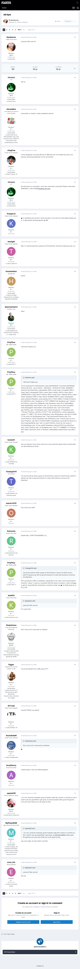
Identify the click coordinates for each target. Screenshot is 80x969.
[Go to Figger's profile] (11, 676)
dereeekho (11, 109)
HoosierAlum (11, 271)
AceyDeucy (11, 765)
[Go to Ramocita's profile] (11, 541)
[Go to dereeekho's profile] (11, 121)
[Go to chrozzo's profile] (11, 87)
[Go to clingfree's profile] (11, 160)
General (24, 22)
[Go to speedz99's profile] (11, 803)
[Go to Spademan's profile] (5, 21)
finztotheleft (11, 736)
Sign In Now (56, 922)
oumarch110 (11, 503)
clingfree (11, 150)
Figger (11, 665)
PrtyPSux (11, 342)
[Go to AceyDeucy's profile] (11, 775)
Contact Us (40, 966)
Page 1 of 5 (31, 29)
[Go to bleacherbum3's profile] (11, 316)
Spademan (14, 20)
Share (58, 21)
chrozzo (11, 77)
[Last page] (24, 29)
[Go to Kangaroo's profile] (11, 223)
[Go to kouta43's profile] (11, 449)
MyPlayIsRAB (11, 823)
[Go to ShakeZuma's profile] (11, 637)
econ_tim (11, 862)
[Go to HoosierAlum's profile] (11, 281)
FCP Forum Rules (9, 952)
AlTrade (11, 706)
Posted (28, 37)
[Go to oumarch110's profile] (11, 513)
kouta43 (11, 440)
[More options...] (75, 37)
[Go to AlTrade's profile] (11, 715)
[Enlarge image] (43, 188)
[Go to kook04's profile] (11, 605)
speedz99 (11, 793)
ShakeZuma (11, 625)
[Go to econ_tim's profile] (11, 872)
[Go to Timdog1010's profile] (11, 481)
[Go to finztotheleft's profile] (11, 745)
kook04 (11, 595)
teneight (11, 242)
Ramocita (11, 531)
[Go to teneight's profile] (11, 251)
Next (19, 29)
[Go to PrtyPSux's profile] (11, 352)
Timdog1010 (11, 472)
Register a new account (23, 922)
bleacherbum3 (11, 307)
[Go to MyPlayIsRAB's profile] (11, 832)
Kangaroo (11, 214)
